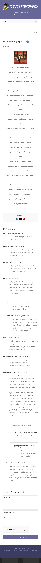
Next (35, 33)
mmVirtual (20, 553)
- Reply (22, 233)
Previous (29, 33)
